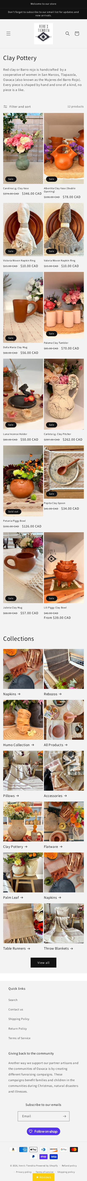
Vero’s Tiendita (27, 1165)
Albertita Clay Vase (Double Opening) (59, 190)
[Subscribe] (64, 1116)
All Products (53, 745)
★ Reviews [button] (43, 1177)
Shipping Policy (18, 1019)
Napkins (9, 694)
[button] (8, 33)
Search (13, 1000)
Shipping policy (66, 1171)
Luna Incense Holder (15, 434)
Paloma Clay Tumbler (56, 342)
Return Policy (17, 1028)
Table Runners (14, 948)
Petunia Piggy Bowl (14, 520)
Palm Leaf (11, 897)
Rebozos (50, 694)
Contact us (15, 1009)
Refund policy (69, 1165)
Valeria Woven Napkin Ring (59, 260)
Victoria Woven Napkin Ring (19, 260)
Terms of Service (19, 1038)
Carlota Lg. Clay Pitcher (57, 434)
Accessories (53, 795)
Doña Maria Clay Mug (15, 347)
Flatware (51, 846)
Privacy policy (24, 1171)
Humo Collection (16, 745)
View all (44, 963)
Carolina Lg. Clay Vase (16, 188)
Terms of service (44, 1171)
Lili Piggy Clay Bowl (55, 607)
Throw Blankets (56, 948)
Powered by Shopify (47, 1165)
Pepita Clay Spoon (54, 503)
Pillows (9, 795)
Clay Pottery (13, 846)
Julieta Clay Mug (12, 607)
